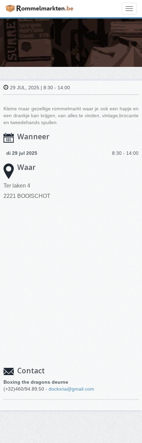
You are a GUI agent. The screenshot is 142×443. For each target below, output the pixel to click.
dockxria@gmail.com (71, 389)
